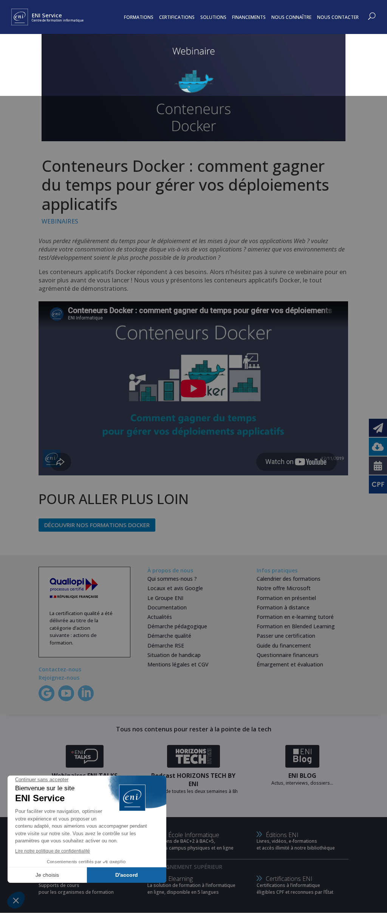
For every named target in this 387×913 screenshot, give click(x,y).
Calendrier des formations (288, 578)
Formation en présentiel (286, 597)
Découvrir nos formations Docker (97, 525)
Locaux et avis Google (175, 588)
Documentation (167, 607)
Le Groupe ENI (165, 597)
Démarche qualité (169, 635)
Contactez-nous (60, 669)
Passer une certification (286, 635)
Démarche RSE (165, 645)
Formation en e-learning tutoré (295, 616)
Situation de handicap (174, 655)
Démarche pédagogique (177, 626)
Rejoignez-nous (59, 677)
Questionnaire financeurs (288, 655)
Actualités (159, 616)
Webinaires (60, 221)
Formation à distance (283, 607)
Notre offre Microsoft (284, 588)
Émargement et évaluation (290, 664)
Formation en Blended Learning (296, 626)
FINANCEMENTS (249, 17)
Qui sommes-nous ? (172, 578)
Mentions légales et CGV (178, 664)
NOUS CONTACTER (338, 17)
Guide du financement (284, 645)
